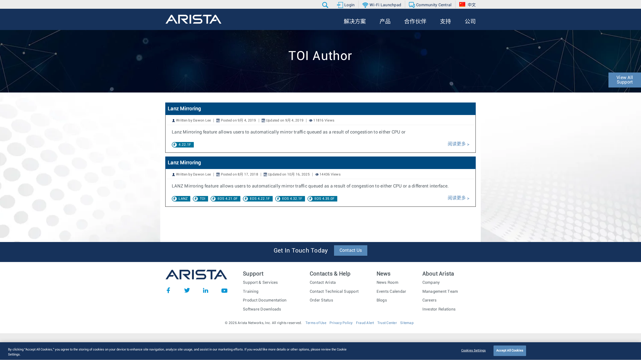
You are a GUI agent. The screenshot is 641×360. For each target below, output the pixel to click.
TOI (203, 198)
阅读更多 (457, 144)
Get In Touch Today (301, 251)
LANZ (183, 198)
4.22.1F (185, 144)
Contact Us (351, 250)
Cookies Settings (473, 350)
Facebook (168, 290)
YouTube (224, 290)
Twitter (187, 290)
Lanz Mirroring (184, 108)
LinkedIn (206, 290)
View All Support (624, 80)
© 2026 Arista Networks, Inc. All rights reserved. (263, 323)
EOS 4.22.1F (260, 198)
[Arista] (193, 19)
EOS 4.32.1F (292, 198)
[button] (326, 5)
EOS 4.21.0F (228, 198)
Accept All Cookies (509, 350)
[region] (320, 351)
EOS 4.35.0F (324, 198)
